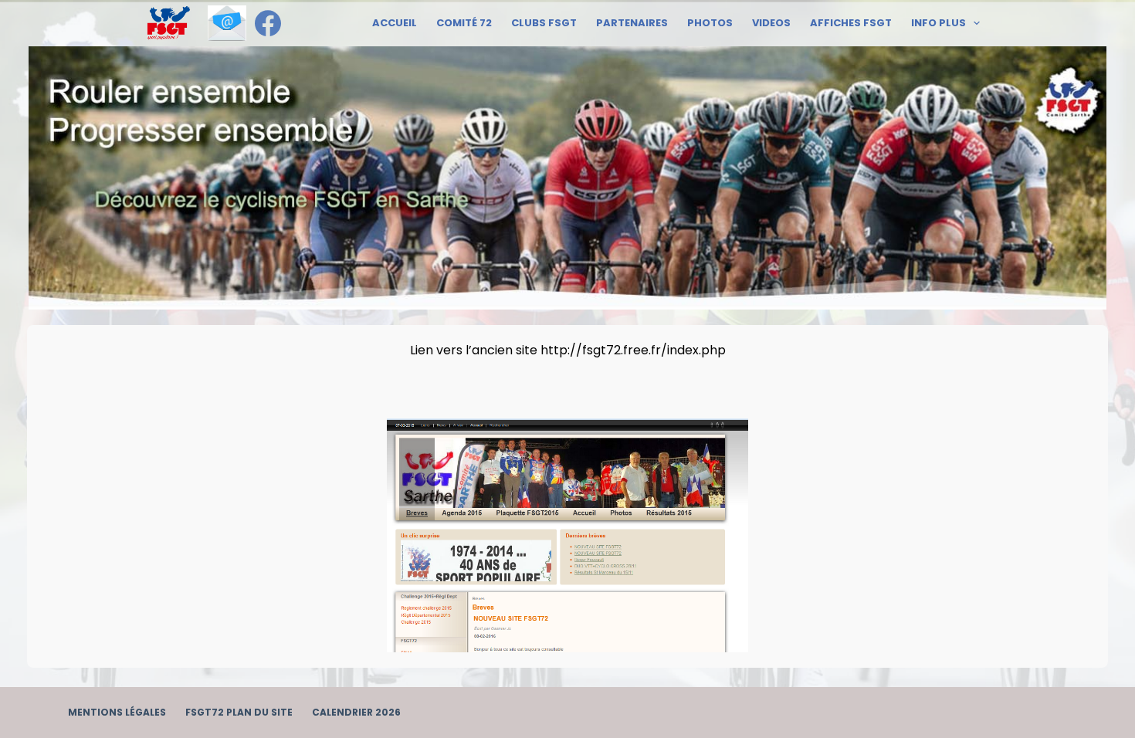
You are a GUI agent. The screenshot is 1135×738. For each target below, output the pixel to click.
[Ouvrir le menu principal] (168, 23)
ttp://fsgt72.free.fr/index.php (637, 350)
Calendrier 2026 (356, 712)
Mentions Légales (117, 712)
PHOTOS (710, 22)
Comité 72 (464, 22)
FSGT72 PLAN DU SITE (239, 712)
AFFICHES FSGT (851, 22)
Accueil (394, 22)
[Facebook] (268, 23)
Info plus (938, 22)
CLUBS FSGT (544, 22)
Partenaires (632, 22)
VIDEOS (771, 22)
